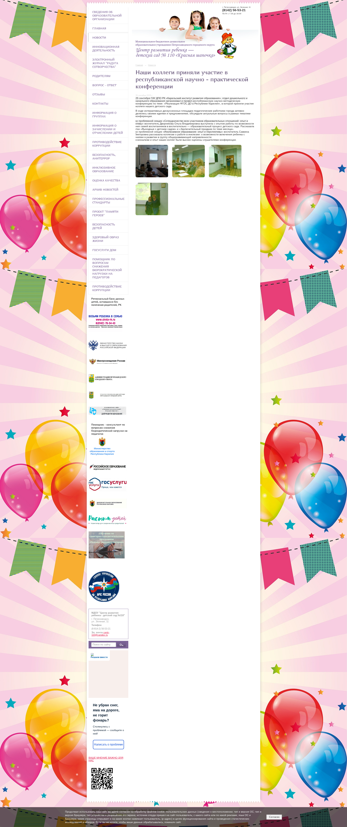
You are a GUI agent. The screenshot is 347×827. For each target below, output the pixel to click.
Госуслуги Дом (104, 250)
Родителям (101, 76)
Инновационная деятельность (105, 48)
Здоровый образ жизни (105, 239)
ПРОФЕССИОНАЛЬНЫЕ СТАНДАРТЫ (108, 200)
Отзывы (98, 94)
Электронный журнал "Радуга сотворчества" (105, 63)
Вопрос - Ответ (104, 85)
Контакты (100, 103)
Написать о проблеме (108, 744)
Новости (99, 37)
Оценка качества (106, 180)
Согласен (274, 817)
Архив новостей (105, 189)
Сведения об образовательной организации (107, 15)
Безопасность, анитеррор (104, 156)
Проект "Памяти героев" (105, 213)
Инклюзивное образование (103, 169)
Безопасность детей (103, 226)
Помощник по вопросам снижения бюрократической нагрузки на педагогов (107, 268)
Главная (99, 28)
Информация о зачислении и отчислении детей (107, 129)
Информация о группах (104, 114)
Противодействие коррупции (107, 143)
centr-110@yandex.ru (100, 633)
